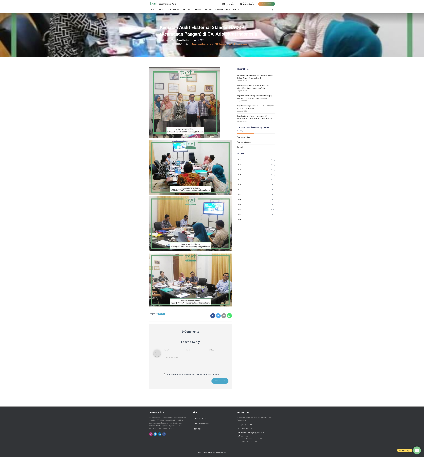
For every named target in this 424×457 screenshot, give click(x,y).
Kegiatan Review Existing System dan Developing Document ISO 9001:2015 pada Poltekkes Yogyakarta (254, 97)
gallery (187, 44)
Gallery (208, 9)
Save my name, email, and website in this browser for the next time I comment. (193, 374)
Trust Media (202, 452)
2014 (239, 219)
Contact (237, 9)
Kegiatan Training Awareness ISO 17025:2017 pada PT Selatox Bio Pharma (255, 107)
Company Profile (222, 9)
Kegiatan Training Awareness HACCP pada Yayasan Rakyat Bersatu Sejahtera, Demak (255, 76)
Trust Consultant (220, 452)
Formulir (240, 147)
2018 (239, 199)
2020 (239, 190)
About (161, 9)
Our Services (173, 9)
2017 (239, 204)
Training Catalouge (244, 142)
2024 (239, 170)
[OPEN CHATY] (417, 450)
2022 (239, 180)
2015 (239, 214)
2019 (239, 194)
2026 (239, 160)
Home (153, 9)
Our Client (186, 9)
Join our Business (266, 4)
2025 (239, 165)
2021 (239, 185)
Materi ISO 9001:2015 (174, 44)
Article (198, 9)
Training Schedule (243, 137)
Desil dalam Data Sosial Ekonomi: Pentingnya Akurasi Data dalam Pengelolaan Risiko (253, 86)
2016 (239, 209)
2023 (239, 175)
